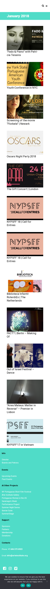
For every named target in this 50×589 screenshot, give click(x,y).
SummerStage (8, 514)
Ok (23, 585)
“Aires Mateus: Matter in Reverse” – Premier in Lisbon (21, 409)
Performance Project (10, 504)
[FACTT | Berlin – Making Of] (25, 319)
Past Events (7, 479)
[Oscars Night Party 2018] (25, 143)
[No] (47, 581)
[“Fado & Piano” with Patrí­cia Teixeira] (25, 38)
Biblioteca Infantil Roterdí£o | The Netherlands (18, 297)
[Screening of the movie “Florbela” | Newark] (25, 106)
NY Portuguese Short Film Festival (16, 492)
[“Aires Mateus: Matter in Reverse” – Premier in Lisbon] (25, 391)
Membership (7, 532)
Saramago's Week (9, 501)
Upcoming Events (9, 476)
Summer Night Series (11, 507)
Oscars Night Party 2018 (21, 156)
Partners (5, 529)
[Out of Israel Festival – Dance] (25, 355)
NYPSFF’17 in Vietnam (20, 444)
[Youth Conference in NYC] (25, 74)
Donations (6, 536)
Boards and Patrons (10, 463)
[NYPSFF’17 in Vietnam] (25, 431)
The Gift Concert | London (22, 189)
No (28, 585)
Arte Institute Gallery (10, 495)
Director (5, 459)
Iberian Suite (7, 510)
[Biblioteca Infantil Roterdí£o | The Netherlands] (25, 280)
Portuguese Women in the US (14, 498)
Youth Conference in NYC (22, 87)
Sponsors (6, 526)
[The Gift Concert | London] (25, 175)
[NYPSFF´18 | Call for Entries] (25, 208)
